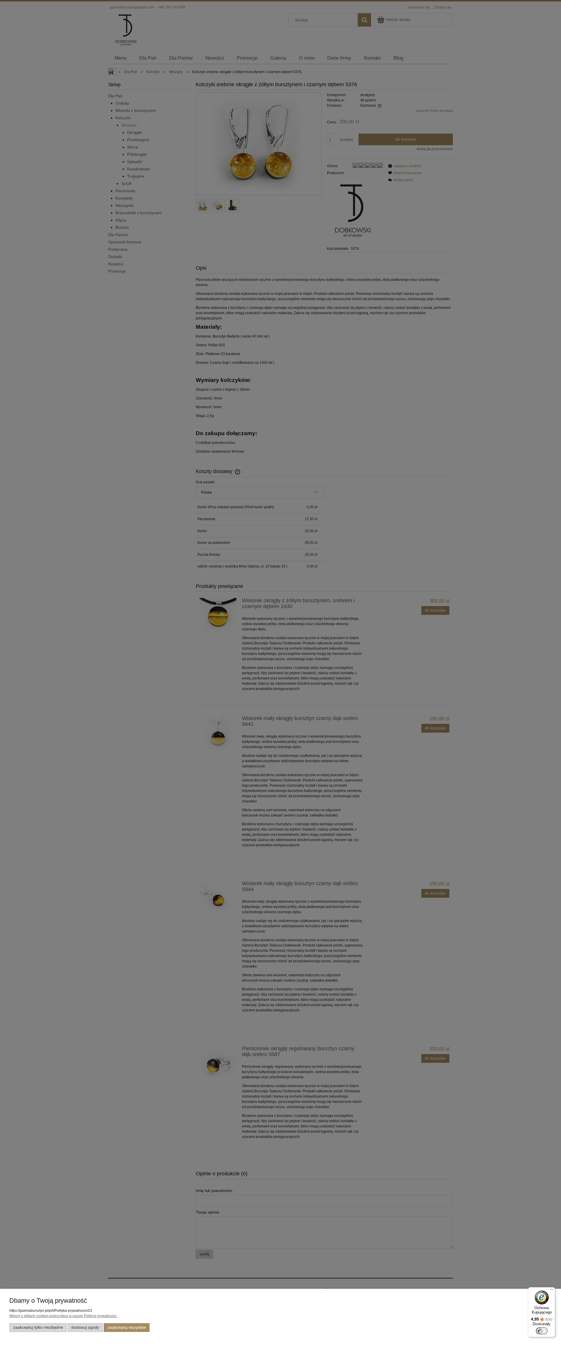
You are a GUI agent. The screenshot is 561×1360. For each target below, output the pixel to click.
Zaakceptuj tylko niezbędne (38, 1327)
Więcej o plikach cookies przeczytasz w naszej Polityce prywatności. (63, 1316)
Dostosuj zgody (85, 1327)
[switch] (542, 1330)
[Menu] (551, 1290)
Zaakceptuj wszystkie (127, 1327)
